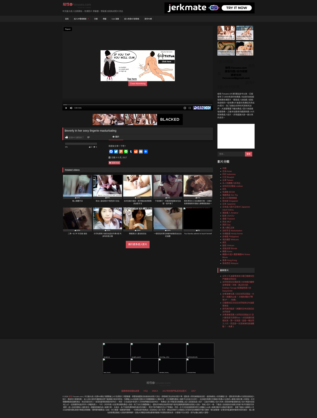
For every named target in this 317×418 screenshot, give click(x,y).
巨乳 (224, 189)
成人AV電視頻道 (80, 19)
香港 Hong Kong (229, 260)
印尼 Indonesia (229, 174)
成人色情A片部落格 (131, 19)
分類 (96, 19)
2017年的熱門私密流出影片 (174, 391)
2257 (193, 391)
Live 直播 (115, 19)
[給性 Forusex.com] (77, 6)
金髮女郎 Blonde (229, 248)
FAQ (146, 391)
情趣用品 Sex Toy (230, 195)
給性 (70, 396)
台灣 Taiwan (227, 180)
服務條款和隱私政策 (130, 391)
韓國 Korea (227, 251)
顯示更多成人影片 (137, 244)
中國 (224, 168)
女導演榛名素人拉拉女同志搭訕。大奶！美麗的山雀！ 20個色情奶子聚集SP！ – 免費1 (238, 297)
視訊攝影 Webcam (230, 240)
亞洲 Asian (115, 163)
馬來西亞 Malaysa (230, 263)
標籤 (104, 19)
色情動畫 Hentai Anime (232, 234)
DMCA (155, 391)
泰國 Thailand (228, 219)
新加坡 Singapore (230, 201)
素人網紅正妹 (228, 228)
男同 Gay (226, 225)
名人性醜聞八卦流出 (231, 183)
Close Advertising (137, 84)
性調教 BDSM (228, 192)
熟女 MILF (226, 222)
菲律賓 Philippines (230, 237)
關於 (117, 137)
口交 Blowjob (228, 177)
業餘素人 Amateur (230, 213)
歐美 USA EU (228, 216)
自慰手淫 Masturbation (232, 231)
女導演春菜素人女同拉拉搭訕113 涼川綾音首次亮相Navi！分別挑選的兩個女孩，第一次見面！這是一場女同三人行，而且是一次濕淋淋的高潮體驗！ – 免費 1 (238, 321)
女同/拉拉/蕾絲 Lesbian (232, 186)
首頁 (67, 19)
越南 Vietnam (228, 245)
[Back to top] (309, 410)
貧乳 (224, 242)
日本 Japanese (229, 204)
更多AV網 (148, 19)
